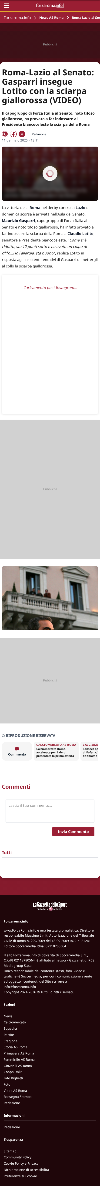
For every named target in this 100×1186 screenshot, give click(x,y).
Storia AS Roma (15, 1047)
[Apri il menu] (6, 5)
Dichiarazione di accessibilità (26, 1169)
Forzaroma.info (17, 17)
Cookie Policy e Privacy (21, 1163)
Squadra (10, 1028)
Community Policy (17, 1157)
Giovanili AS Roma (18, 1066)
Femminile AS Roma (19, 1059)
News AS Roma (51, 17)
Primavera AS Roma (19, 1053)
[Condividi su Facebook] (13, 134)
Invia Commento (73, 831)
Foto (7, 1084)
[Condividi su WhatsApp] (5, 134)
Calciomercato (15, 1022)
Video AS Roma (15, 1090)
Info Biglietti (13, 1078)
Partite (9, 1034)
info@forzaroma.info (20, 986)
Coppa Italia (13, 1072)
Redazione (12, 1103)
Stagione (10, 1041)
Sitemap (10, 1151)
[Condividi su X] (22, 134)
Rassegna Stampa (18, 1096)
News (8, 1016)
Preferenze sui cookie (20, 1176)
